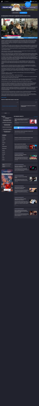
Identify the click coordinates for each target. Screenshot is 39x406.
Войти (36, 1)
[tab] (16, 13)
